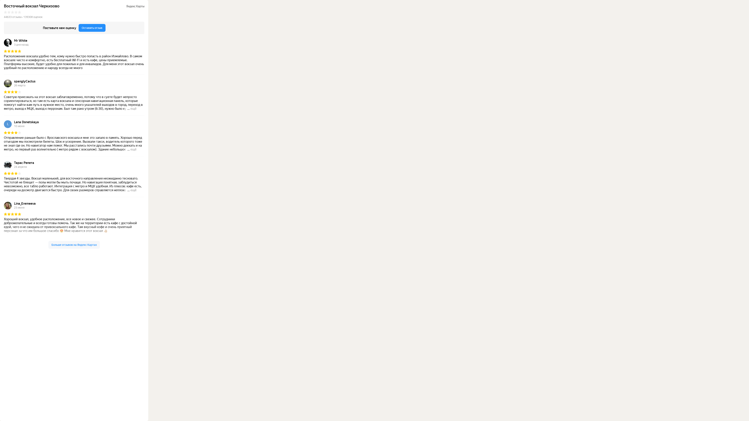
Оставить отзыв (92, 27)
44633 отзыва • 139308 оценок (23, 17)
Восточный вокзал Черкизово (31, 6)
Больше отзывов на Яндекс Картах (74, 244)
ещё (133, 109)
